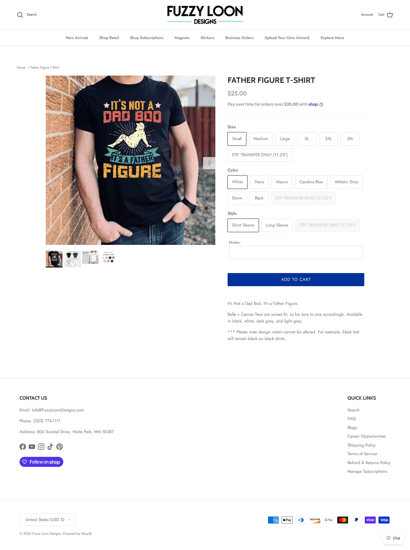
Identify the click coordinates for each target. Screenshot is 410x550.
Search (354, 410)
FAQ (352, 419)
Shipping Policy (362, 445)
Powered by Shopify (77, 533)
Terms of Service (362, 454)
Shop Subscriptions (146, 37)
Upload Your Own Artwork (287, 37)
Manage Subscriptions (367, 471)
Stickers (207, 37)
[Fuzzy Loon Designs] (205, 15)
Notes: (235, 242)
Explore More (332, 37)
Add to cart (296, 279)
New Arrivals (77, 37)
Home (21, 67)
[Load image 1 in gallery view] (130, 160)
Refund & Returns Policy (369, 463)
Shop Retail (109, 37)
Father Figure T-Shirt (44, 67)
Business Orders (239, 37)
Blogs (352, 427)
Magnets (182, 37)
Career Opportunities (367, 436)
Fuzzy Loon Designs (46, 533)
